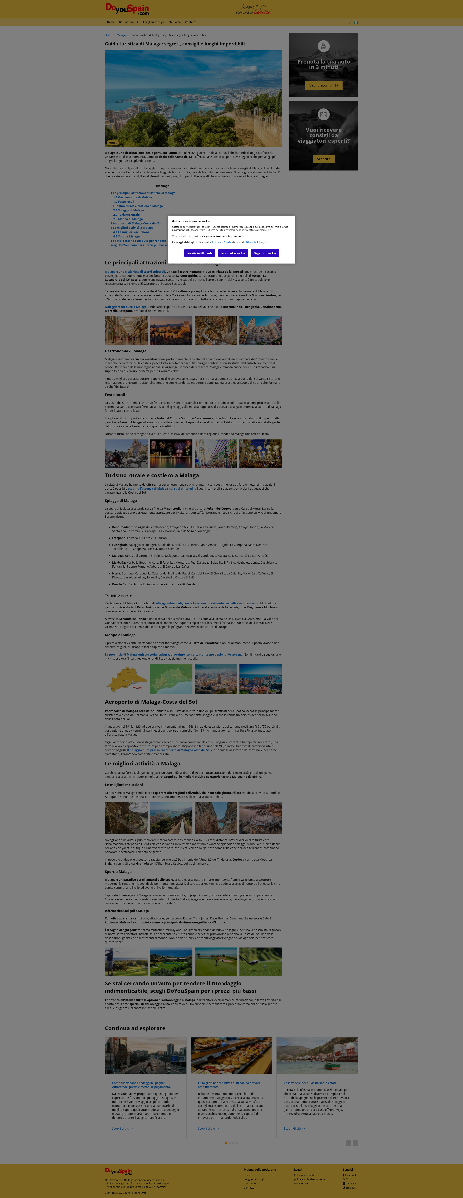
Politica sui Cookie (221, 242)
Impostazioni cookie (233, 253)
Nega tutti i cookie (265, 253)
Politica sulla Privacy (254, 242)
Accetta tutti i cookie (199, 253)
